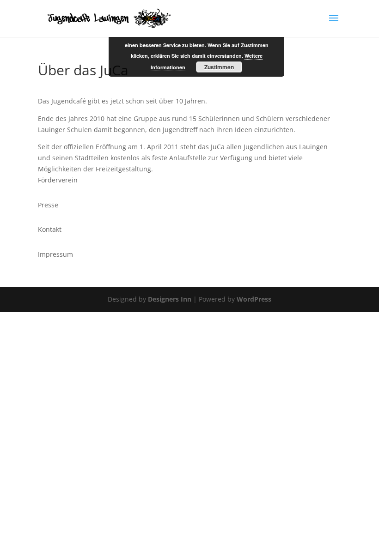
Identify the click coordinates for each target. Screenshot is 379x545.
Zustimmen (219, 67)
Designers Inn (169, 299)
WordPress (254, 299)
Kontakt (49, 229)
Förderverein (58, 180)
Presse (48, 204)
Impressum (55, 254)
